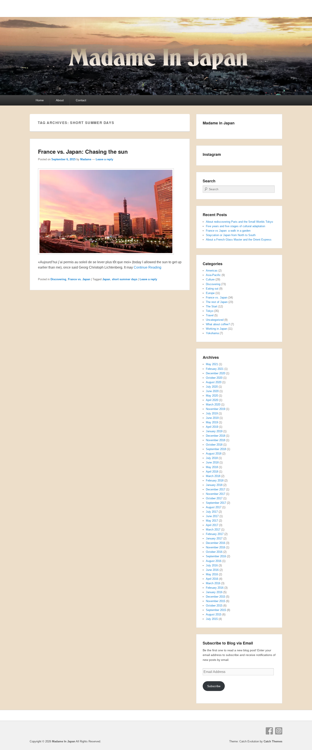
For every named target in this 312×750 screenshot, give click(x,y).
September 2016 (216, 556)
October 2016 (214, 551)
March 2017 (213, 529)
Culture (210, 279)
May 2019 (212, 422)
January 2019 (214, 431)
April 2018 (212, 471)
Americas (212, 270)
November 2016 (215, 547)
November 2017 (215, 493)
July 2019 (212, 413)
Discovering (58, 279)
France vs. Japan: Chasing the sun (83, 151)
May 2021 (212, 364)
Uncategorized (214, 319)
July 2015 (212, 619)
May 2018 (212, 467)
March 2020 (213, 404)
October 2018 (214, 444)
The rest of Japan (217, 302)
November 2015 (215, 601)
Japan (106, 279)
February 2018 (214, 480)
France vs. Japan (79, 279)
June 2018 (212, 462)
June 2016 (212, 569)
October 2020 (214, 377)
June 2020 (212, 391)
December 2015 (215, 596)
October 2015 (214, 605)
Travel (210, 315)
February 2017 (214, 534)
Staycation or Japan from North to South (231, 235)
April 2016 (212, 578)
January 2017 (214, 538)
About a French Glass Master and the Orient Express (238, 239)
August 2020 (213, 382)
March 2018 (213, 476)
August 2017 (213, 507)
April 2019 (212, 426)
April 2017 (212, 525)
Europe (210, 293)
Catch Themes (273, 741)
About (60, 100)
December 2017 (215, 489)
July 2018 (212, 458)
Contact (81, 100)
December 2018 (215, 435)
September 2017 (216, 502)
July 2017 (212, 511)
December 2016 (215, 543)
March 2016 (213, 583)
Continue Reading (147, 267)
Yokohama (212, 333)
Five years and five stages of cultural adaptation (235, 226)
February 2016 (214, 587)
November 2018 (215, 440)
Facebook (269, 731)
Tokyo (209, 310)
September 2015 (216, 610)
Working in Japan (216, 328)
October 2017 (214, 498)
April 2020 (212, 400)
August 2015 (213, 614)
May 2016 (212, 574)
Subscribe (214, 686)
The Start (211, 306)
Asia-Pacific (213, 275)
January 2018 (214, 485)
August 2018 (213, 453)
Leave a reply (104, 159)
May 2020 (212, 395)
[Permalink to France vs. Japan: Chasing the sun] (106, 256)
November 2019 (215, 409)
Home (40, 100)
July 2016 (212, 565)
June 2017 (212, 516)
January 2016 (214, 592)
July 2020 (212, 386)
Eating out (212, 288)
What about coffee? (218, 324)
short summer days (124, 279)
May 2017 (212, 520)
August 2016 (213, 561)
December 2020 (215, 373)
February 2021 (214, 368)
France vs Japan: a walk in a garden (228, 230)
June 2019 (212, 417)
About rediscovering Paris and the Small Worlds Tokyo (239, 221)
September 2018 (216, 449)
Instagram (278, 731)
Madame (85, 159)
